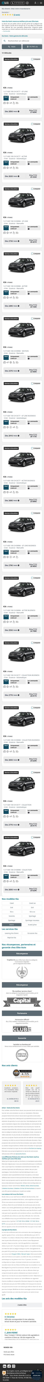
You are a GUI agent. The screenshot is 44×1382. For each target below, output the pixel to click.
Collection (17, 1188)
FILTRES (33, 46)
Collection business (7, 1188)
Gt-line (22, 1188)
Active (27, 1185)
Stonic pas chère (9, 1352)
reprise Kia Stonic (20, 1154)
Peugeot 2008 (16, 1254)
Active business (34, 1185)
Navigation (5, 12)
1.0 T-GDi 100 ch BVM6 (22, 1221)
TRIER (12, 47)
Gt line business (29, 1188)
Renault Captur (26, 1254)
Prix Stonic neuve (9, 1355)
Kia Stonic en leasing (35, 1148)
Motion (23, 1185)
